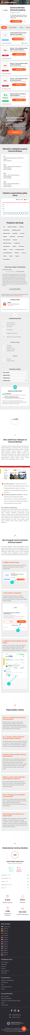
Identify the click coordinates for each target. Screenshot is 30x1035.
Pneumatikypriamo (7, 252)
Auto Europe (20, 236)
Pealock (14, 246)
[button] (19, 199)
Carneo (11, 249)
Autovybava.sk (6, 246)
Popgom (17, 256)
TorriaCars (22, 233)
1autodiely (15, 233)
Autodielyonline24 (16, 230)
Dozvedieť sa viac (18, 295)
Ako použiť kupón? (15, 289)
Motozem (15, 239)
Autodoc (5, 236)
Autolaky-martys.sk (19, 249)
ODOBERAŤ (15, 132)
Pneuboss (17, 252)
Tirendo (11, 256)
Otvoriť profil (10, 305)
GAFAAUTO (12, 236)
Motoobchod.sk (6, 239)
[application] (15, 207)
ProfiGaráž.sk (6, 230)
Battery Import (6, 233)
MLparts (5, 249)
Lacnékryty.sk (17, 243)
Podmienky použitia (6, 43)
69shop (5, 256)
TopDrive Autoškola (12, 226)
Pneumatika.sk (6, 259)
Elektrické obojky (7, 243)
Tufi (4, 226)
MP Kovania (21, 246)
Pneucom (24, 252)
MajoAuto (21, 226)
